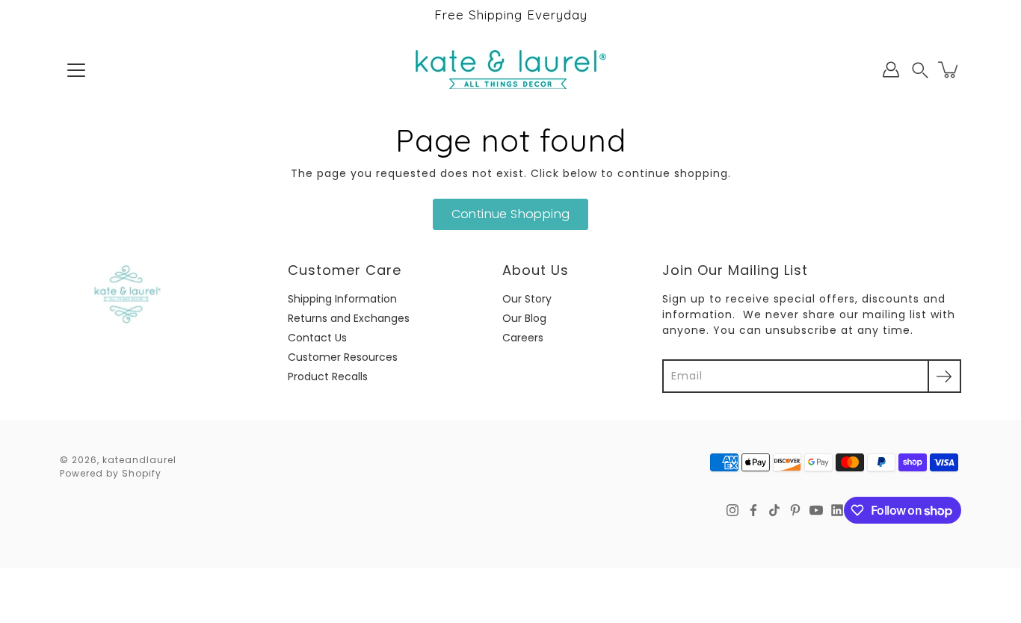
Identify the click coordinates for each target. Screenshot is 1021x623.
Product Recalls (328, 376)
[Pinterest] (795, 510)
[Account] (891, 69)
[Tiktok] (774, 510)
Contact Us (317, 337)
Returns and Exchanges (349, 318)
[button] (920, 70)
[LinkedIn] (837, 510)
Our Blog (524, 318)
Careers (522, 337)
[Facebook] (753, 510)
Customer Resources (343, 357)
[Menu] (76, 70)
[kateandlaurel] (511, 69)
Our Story (527, 298)
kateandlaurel (139, 459)
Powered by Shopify (110, 473)
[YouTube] (816, 510)
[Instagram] (732, 510)
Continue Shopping (510, 214)
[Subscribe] (944, 376)
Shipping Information (342, 298)
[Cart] (949, 69)
